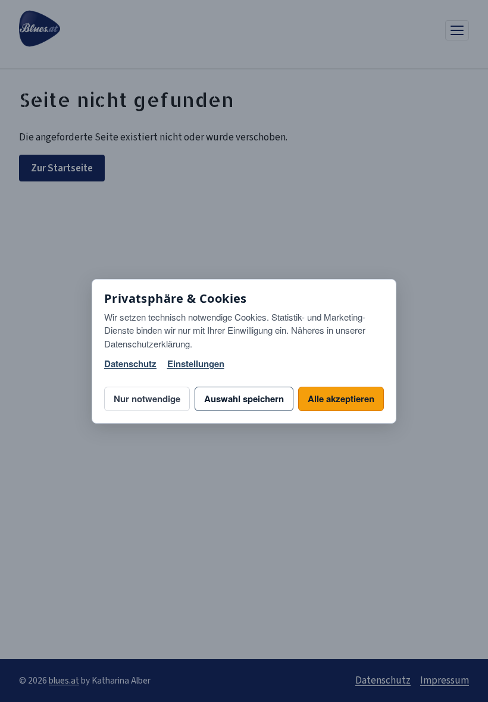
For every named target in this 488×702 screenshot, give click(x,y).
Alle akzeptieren (341, 398)
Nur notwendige (147, 398)
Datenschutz (130, 364)
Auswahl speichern (244, 398)
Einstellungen (195, 364)
